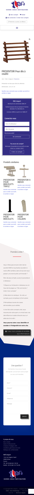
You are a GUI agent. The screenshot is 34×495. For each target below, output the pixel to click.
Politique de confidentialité (10, 450)
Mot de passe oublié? (9, 133)
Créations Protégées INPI (10, 446)
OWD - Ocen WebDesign (12, 491)
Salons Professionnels (9, 444)
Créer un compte (16, 152)
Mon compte (14, 15)
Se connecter (17, 137)
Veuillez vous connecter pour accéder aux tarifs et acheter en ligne (9, 192)
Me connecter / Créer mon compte (17, 18)
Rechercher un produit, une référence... (17, 21)
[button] (29, 39)
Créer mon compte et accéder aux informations (18, 332)
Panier (23, 15)
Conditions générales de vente (11, 448)
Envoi (24, 416)
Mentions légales (21, 493)
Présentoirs (16, 79)
